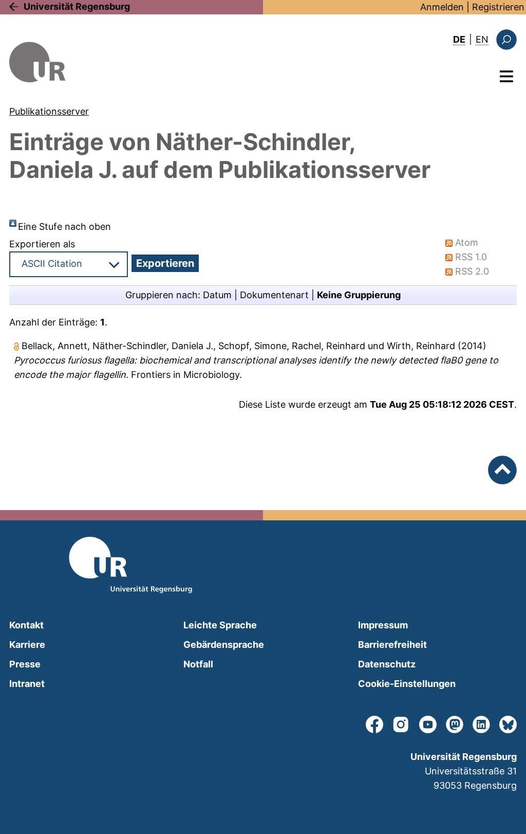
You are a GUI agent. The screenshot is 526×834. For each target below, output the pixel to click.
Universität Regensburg (77, 6)
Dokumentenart (274, 294)
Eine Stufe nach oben (64, 226)
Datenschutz (387, 664)
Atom (466, 242)
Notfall (198, 664)
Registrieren (498, 7)
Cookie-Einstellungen (407, 683)
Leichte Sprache (220, 625)
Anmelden (442, 7)
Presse (25, 664)
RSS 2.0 (472, 271)
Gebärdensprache (223, 644)
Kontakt (26, 625)
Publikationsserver (49, 111)
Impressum (383, 625)
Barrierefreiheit (392, 644)
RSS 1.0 (471, 256)
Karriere (27, 644)
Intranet (27, 683)
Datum (217, 294)
